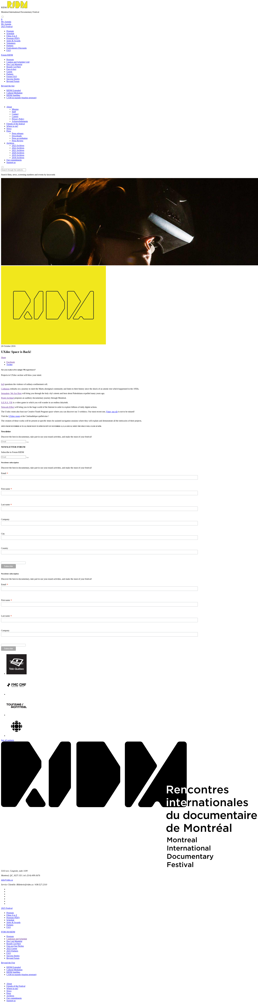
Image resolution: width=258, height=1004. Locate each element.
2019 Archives (18, 155)
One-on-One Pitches (15, 946)
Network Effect (7, 407)
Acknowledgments (20, 121)
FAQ (8, 50)
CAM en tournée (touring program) (21, 98)
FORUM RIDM (8, 932)
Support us (11, 162)
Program (10, 31)
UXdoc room (14, 416)
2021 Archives (18, 150)
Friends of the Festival (15, 986)
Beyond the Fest (8, 963)
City (3, 534)
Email (4, 473)
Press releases (17, 133)
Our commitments (14, 160)
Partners (9, 45)
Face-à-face (11, 69)
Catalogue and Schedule (16, 939)
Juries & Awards (13, 41)
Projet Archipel (7, 398)
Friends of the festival (15, 124)
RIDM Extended (13, 90)
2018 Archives (18, 157)
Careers (15, 116)
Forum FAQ (11, 76)
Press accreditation (20, 138)
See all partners (7, 740)
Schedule (10, 33)
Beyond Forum (12, 81)
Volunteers (10, 43)
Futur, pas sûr (112, 411)
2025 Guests (11, 948)
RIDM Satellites (13, 95)
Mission (15, 109)
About (9, 107)
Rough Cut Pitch (13, 67)
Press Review (17, 141)
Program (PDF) (13, 38)
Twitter (9, 364)
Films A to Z (11, 36)
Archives (10, 143)
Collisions (5, 389)
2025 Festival (6, 908)
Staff (14, 112)
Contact (15, 114)
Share (3, 357)
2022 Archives (18, 148)
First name (6, 488)
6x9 (2, 384)
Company (5, 519)
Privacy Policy (18, 119)
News (8, 128)
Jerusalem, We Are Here (11, 393)
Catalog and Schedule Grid (17, 62)
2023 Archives (18, 145)
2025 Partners (12, 951)
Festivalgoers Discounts (16, 48)
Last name (6, 504)
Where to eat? (12, 126)
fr (1, 19)
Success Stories (12, 79)
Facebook (10, 362)
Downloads (17, 136)
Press (8, 131)
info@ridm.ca (7, 880)
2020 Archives (18, 153)
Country (4, 548)
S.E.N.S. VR (6, 402)
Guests (9, 71)
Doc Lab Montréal (14, 64)
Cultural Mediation (14, 93)
